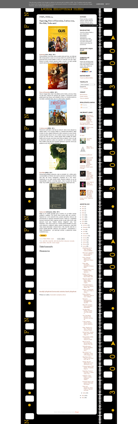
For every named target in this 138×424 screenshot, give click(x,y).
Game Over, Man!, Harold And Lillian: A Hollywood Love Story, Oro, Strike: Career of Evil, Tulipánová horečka (86, 195)
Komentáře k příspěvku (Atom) (58, 294)
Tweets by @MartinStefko (86, 78)
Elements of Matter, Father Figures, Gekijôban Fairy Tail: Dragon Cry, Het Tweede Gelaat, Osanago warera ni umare (87, 120)
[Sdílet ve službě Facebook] (62, 239)
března (85, 244)
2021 (83, 210)
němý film (49, 242)
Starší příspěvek (70, 291)
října (84, 229)
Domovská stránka (58, 291)
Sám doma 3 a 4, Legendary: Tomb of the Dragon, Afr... (88, 353)
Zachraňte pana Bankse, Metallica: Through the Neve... (88, 348)
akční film (45, 241)
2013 (83, 395)
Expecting (42, 54)
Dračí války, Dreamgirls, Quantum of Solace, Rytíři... (88, 265)
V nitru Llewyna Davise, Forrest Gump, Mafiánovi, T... (88, 323)
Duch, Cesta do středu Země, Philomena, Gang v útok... (88, 259)
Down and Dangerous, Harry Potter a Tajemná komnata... (88, 388)
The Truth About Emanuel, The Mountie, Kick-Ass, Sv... (88, 317)
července (85, 235)
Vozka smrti (42, 212)
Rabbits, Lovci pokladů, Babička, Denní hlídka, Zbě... (88, 275)
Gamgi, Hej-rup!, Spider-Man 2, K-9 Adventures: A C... (88, 363)
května (85, 240)
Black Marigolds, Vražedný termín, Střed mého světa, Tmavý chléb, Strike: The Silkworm (86, 175)
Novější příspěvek (45, 291)
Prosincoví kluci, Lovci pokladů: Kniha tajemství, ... (88, 271)
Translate (85, 88)
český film (50, 241)
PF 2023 (82, 135)
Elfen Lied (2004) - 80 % (89, 147)
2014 (83, 223)
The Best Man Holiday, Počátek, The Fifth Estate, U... (87, 311)
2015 (83, 221)
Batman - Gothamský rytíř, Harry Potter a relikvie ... (88, 291)
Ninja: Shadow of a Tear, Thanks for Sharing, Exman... (88, 329)
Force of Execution (44, 92)
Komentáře (85, 107)
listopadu (85, 227)
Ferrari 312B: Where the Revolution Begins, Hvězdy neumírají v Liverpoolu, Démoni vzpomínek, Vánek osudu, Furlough (86, 163)
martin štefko (42, 242)
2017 (83, 217)
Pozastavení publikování (86, 154)
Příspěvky (84, 105)
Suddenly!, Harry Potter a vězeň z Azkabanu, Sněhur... (87, 377)
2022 (83, 208)
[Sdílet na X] (61, 239)
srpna (84, 233)
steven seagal (55, 242)
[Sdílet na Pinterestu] (64, 239)
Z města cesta (43, 128)
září (84, 231)
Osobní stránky (84, 96)
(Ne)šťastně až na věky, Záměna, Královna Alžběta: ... (88, 249)
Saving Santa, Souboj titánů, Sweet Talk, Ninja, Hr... (88, 333)
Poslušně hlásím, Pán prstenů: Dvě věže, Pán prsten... (88, 383)
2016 (83, 219)
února (84, 246)
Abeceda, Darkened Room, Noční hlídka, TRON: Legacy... (88, 280)
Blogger (77, 412)
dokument (66, 241)
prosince (85, 225)
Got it (107, 4)
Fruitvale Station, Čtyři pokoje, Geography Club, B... (88, 367)
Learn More (100, 4)
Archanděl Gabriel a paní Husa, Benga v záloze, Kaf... (88, 286)
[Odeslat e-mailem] (58, 239)
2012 (83, 397)
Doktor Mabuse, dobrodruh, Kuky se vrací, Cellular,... (88, 295)
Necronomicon (83, 94)
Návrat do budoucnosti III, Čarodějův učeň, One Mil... (87, 300)
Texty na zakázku (84, 98)
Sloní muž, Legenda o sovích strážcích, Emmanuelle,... (88, 254)
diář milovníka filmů (59, 241)
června (85, 237)
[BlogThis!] (59, 239)
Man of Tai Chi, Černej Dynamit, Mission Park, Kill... (88, 343)
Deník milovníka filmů (62, 9)
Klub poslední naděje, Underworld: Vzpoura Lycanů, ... (88, 338)
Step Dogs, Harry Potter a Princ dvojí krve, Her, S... (88, 358)
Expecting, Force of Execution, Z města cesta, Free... (88, 372)
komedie (72, 241)
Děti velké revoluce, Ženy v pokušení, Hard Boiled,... (87, 306)
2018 (83, 215)
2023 (83, 206)
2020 (83, 212)
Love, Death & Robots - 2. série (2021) (90, 183)
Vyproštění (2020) (89, 139)
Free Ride (42, 172)
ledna (84, 393)
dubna (84, 242)
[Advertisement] (58, 403)
